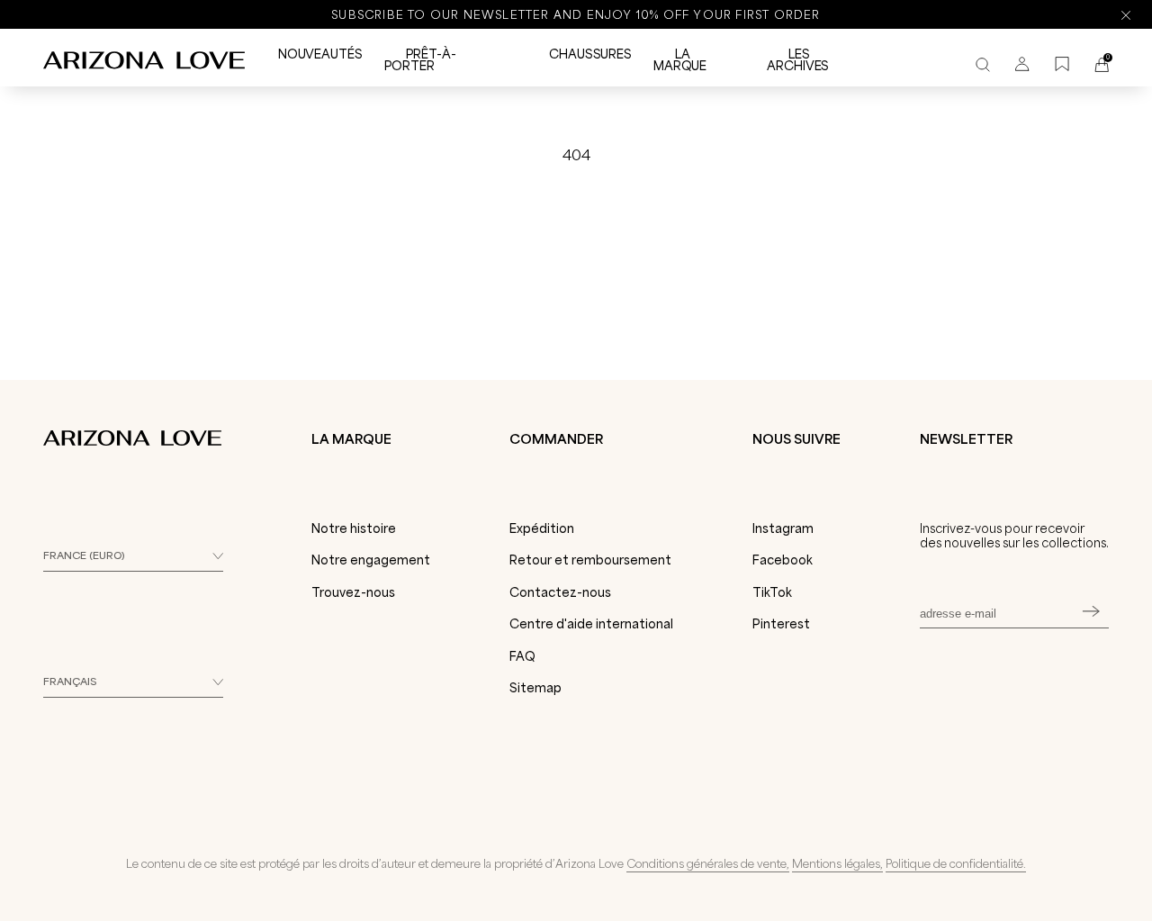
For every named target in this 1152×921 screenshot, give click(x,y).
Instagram (783, 528)
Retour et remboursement (590, 560)
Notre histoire (353, 528)
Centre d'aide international (591, 624)
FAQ (522, 656)
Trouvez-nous (353, 592)
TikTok (772, 592)
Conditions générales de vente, (707, 863)
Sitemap (535, 688)
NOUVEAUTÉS (320, 54)
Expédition (541, 528)
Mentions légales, (837, 863)
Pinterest (781, 624)
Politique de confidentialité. (956, 863)
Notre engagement (370, 560)
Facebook (782, 560)
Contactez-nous (560, 592)
